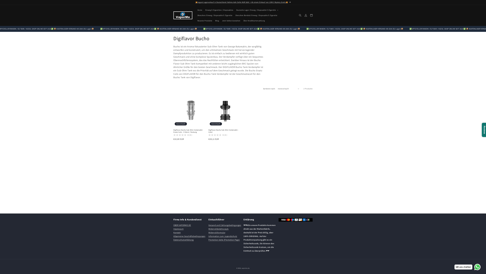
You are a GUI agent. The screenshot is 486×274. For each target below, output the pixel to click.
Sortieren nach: (269, 89)
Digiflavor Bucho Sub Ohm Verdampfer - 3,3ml (223, 131)
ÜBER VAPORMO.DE (182, 225)
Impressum (178, 229)
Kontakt (177, 232)
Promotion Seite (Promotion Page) (224, 239)
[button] (257, 10)
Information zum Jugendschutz (222, 236)
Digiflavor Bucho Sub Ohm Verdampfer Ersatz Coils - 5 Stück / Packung (188, 131)
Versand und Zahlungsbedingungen (224, 225)
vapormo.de (246, 268)
